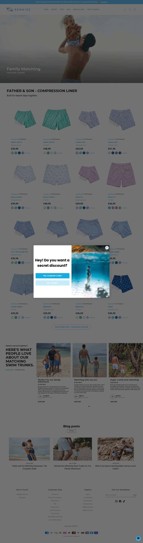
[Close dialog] (107, 247)
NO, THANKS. (52, 283)
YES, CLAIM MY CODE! (52, 275)
